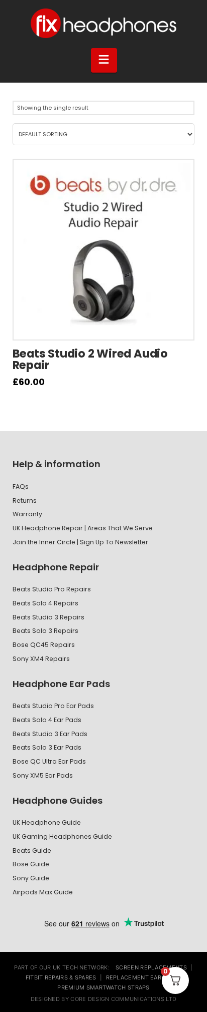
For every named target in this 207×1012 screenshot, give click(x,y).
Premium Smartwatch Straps (103, 987)
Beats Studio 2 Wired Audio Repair (90, 360)
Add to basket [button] (108, 324)
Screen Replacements (151, 967)
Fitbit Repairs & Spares (61, 977)
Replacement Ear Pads (142, 977)
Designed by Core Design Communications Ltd (104, 998)
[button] (104, 60)
